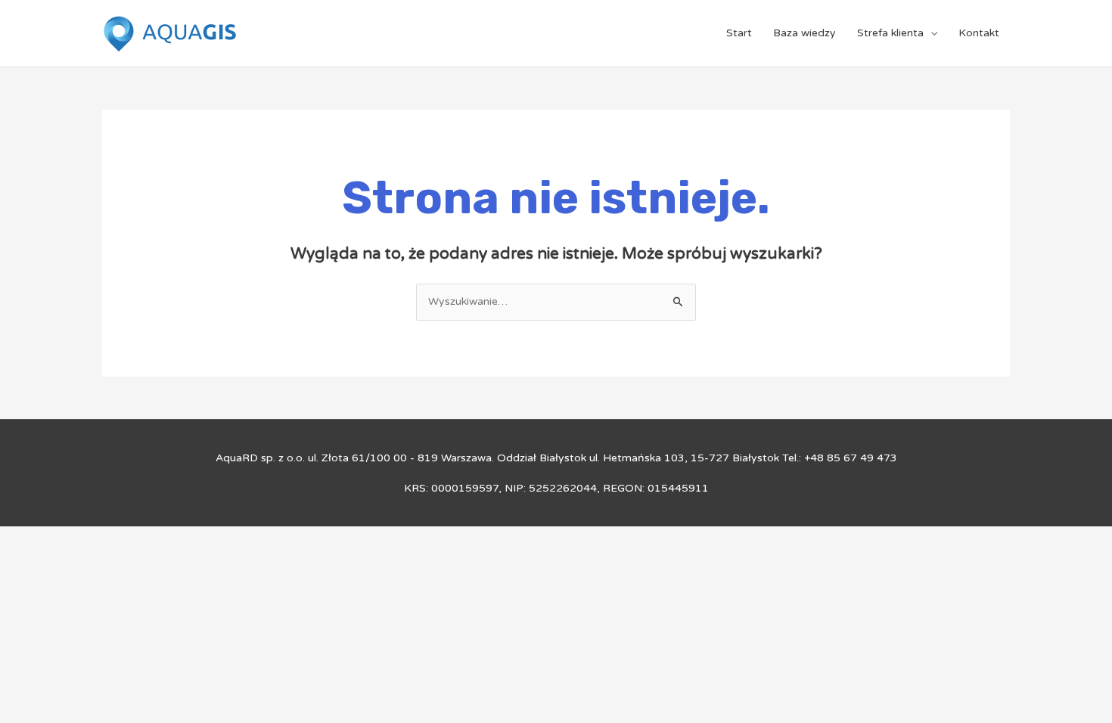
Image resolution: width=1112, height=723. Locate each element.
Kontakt (978, 32)
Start (739, 32)
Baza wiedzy (804, 32)
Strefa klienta (890, 32)
